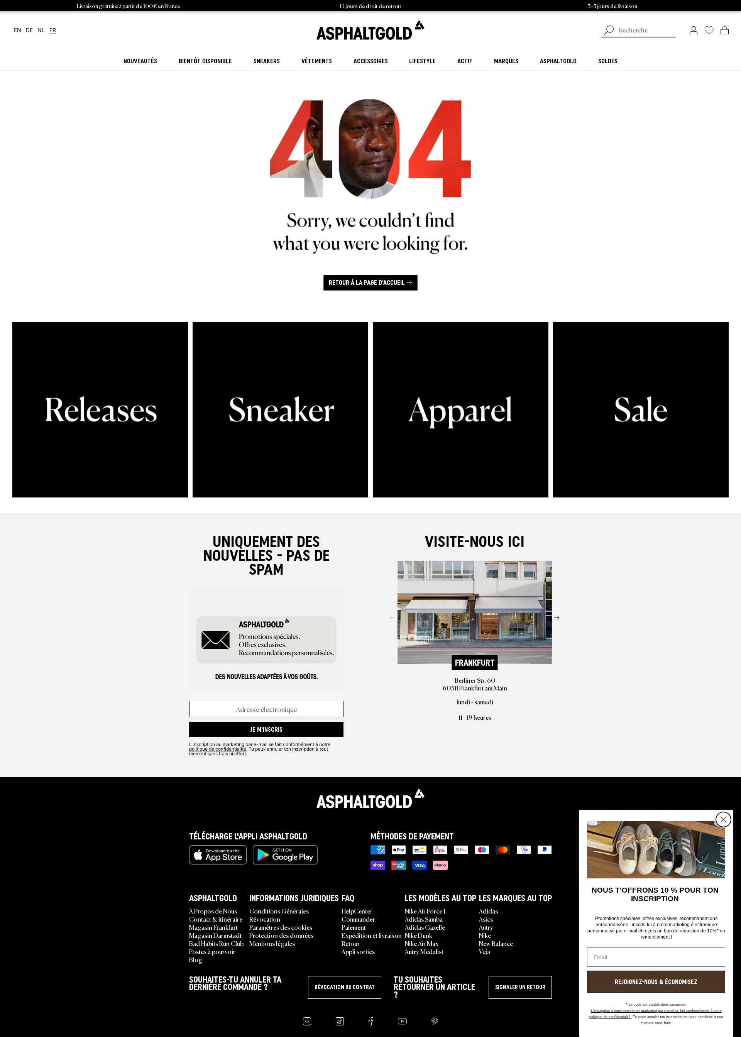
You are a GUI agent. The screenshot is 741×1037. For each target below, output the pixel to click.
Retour (351, 943)
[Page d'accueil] (370, 798)
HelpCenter (357, 911)
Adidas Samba (424, 919)
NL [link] (41, 30)
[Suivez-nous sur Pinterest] (434, 1021)
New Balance (496, 943)
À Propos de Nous (213, 911)
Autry (486, 927)
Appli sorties (358, 951)
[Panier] (725, 30)
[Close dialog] (723, 819)
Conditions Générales (279, 911)
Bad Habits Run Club (216, 943)
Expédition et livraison (372, 935)
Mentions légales (272, 943)
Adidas (488, 911)
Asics (486, 919)
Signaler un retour (520, 987)
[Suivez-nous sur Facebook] (371, 1021)
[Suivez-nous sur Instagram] (307, 1021)
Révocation (264, 919)
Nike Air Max (421, 943)
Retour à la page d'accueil (367, 282)
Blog (195, 959)
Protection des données (281, 935)
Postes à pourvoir (212, 951)
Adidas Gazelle (425, 927)
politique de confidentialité (217, 749)
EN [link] (17, 30)
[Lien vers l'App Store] (218, 854)
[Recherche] (609, 31)
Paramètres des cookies (280, 927)
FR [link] (52, 30)
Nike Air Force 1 (425, 911)
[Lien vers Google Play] (285, 854)
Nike (485, 935)
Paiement (354, 927)
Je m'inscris (266, 729)
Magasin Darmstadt (215, 935)
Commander (358, 919)
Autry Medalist (424, 951)
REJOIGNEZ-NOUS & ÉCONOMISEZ (656, 981)
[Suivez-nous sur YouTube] (402, 1021)
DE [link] (29, 30)
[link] (370, 30)
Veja (484, 951)
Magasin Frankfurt (213, 927)
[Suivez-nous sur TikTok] (340, 1021)
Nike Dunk (418, 935)
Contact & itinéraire (215, 919)
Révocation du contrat (345, 987)
